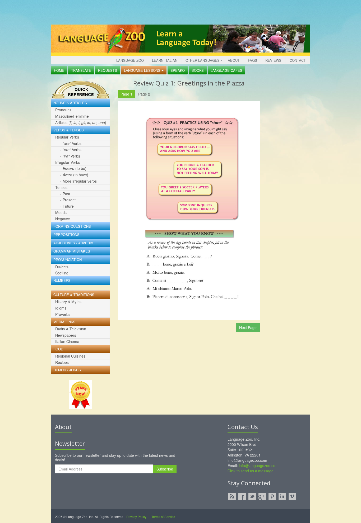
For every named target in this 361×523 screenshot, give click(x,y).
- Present (68, 199)
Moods (61, 212)
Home (59, 70)
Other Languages (203, 60)
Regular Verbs (67, 137)
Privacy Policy (136, 516)
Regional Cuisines (70, 356)
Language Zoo (130, 60)
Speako (177, 70)
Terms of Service (163, 516)
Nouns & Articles (70, 103)
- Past (65, 193)
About (234, 60)
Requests (107, 70)
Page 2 (144, 94)
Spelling (61, 272)
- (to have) (74, 174)
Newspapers (65, 335)
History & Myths (68, 301)
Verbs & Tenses (68, 130)
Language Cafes (226, 70)
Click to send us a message (251, 470)
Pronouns (63, 109)
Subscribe (164, 469)
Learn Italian (164, 60)
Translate (81, 70)
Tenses (61, 187)
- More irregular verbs (78, 181)
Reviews (273, 60)
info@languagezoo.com (259, 465)
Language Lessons (142, 70)
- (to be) (73, 168)
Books (198, 70)
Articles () (80, 122)
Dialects (61, 266)
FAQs (252, 60)
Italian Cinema (67, 341)
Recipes (62, 362)
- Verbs (70, 143)
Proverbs (62, 314)
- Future (67, 206)
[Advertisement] (179, 12)
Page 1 (126, 94)
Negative (62, 218)
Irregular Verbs (67, 162)
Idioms (60, 308)
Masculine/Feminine (72, 116)
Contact (298, 60)
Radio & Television (70, 328)
